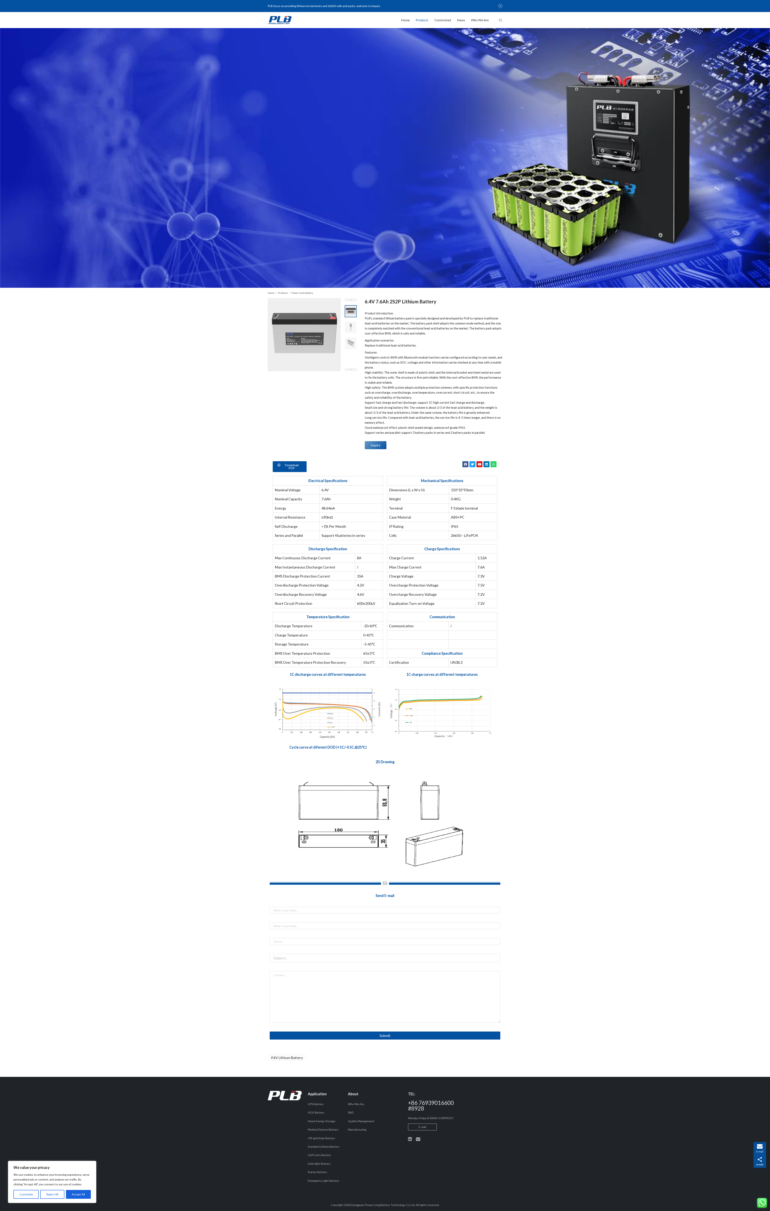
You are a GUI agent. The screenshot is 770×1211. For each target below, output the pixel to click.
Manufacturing (357, 1129)
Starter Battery (317, 1172)
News (461, 20)
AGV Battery (316, 1112)
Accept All (78, 1194)
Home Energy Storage (321, 1121)
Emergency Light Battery (323, 1180)
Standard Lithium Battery (323, 1146)
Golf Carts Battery (319, 1155)
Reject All (52, 1194)
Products (422, 20)
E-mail (422, 1127)
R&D (351, 1112)
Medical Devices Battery (323, 1129)
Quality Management (361, 1121)
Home (405, 20)
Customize (26, 1194)
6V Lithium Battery (288, 1057)
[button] (290, 466)
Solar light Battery (319, 1163)
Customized (442, 20)
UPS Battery (315, 1104)
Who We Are (480, 20)
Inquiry (375, 445)
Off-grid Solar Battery (321, 1138)
